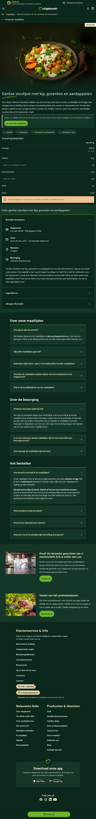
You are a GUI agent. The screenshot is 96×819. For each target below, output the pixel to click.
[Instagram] (46, 800)
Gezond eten (52, 730)
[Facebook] (41, 800)
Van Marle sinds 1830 (25, 716)
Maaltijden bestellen (25, 730)
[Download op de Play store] (56, 781)
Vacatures (20, 675)
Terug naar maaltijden (14, 19)
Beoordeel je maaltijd (25, 644)
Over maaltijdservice (25, 721)
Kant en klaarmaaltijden (57, 725)
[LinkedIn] (50, 800)
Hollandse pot (53, 740)
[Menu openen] (3, 8)
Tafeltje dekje (53, 721)
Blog (49, 745)
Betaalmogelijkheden (25, 654)
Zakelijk (19, 740)
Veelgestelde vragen (25, 649)
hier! (80, 339)
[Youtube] (55, 800)
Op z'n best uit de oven (26, 670)
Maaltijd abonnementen (57, 716)
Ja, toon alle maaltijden (16, 123)
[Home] (48, 8)
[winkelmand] (92, 8)
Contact (19, 680)
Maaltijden (10, 14)
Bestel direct (46, 614)
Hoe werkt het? (22, 725)
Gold (49, 711)
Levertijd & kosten (24, 659)
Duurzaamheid (22, 745)
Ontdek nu (45, 578)
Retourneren (21, 665)
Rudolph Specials (54, 749)
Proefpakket (21, 735)
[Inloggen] (88, 8)
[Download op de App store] (39, 781)
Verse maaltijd (53, 735)
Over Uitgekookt (23, 711)
